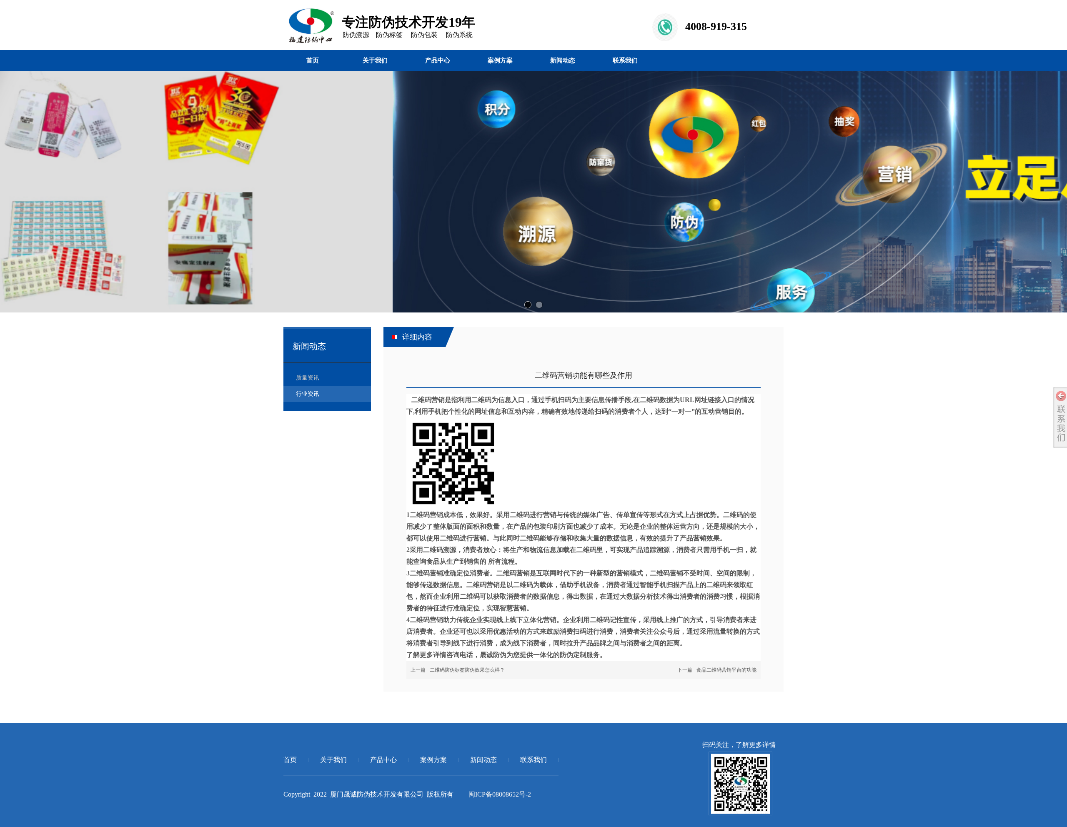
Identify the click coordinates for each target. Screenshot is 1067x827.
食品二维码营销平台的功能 (726, 670)
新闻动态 (483, 759)
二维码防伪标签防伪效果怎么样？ (467, 670)
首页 (290, 759)
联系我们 (533, 759)
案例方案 (433, 759)
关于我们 (333, 759)
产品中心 (383, 759)
